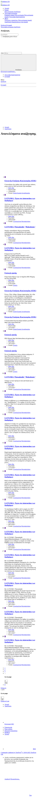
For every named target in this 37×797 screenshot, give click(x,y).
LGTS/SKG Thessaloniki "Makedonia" (20, 227)
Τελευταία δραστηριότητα (17, 17)
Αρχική (7, 8)
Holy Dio (11, 188)
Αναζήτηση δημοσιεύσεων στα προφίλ (16, 22)
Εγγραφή (7, 76)
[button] (15, 51)
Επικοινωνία (8, 727)
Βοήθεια (7, 732)
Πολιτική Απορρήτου (11, 731)
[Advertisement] (18, 106)
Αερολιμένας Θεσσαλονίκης (21, 221)
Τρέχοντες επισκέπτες (11, 20)
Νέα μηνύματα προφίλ (25, 20)
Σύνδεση (3, 81)
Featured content (10, 15)
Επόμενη (3, 688)
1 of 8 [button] (2, 690)
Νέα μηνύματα (9, 12)
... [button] (5, 673)
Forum (7, 10)
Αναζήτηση (17, 12)
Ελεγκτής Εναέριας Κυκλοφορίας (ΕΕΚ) (20, 181)
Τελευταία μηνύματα (11, 13)
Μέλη (6, 18)
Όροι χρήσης (8, 729)
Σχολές (15, 285)
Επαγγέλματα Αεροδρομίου (21, 193)
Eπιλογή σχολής (11, 273)
